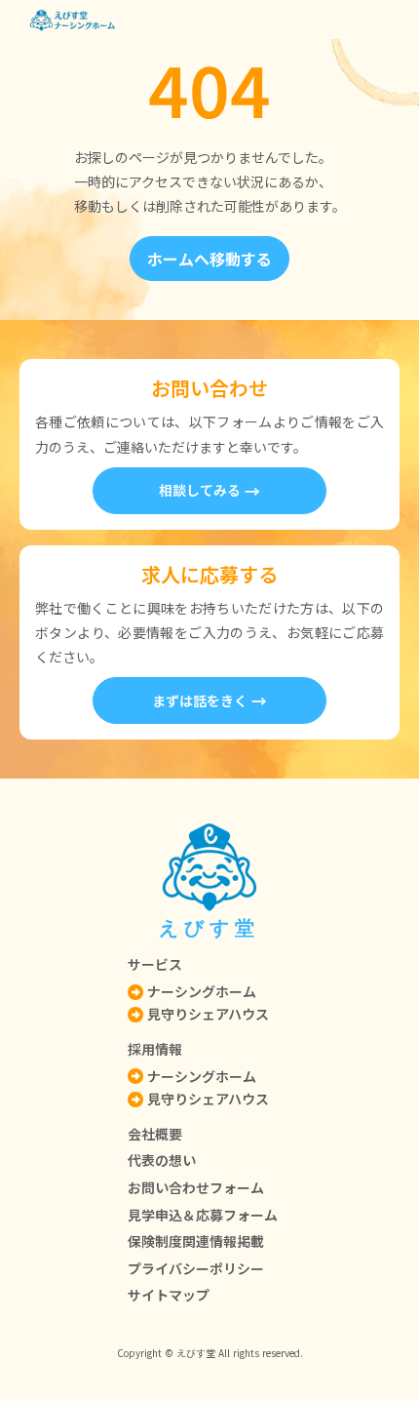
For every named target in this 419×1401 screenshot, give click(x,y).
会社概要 (155, 1134)
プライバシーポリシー (196, 1269)
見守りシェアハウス (208, 1014)
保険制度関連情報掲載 (196, 1241)
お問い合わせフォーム (196, 1188)
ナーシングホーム (201, 991)
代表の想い (162, 1160)
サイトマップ (169, 1295)
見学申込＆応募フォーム (203, 1215)
